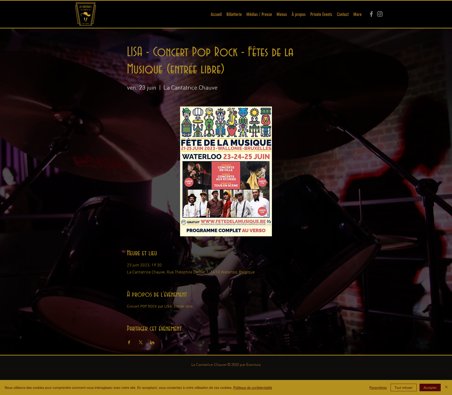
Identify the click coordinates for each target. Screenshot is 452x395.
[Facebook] (371, 14)
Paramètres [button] (378, 387)
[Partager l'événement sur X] (140, 342)
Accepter (430, 387)
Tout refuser (404, 387)
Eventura (253, 364)
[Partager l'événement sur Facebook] (129, 342)
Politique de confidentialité (252, 387)
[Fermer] (446, 387)
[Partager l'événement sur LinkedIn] (152, 342)
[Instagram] (379, 14)
